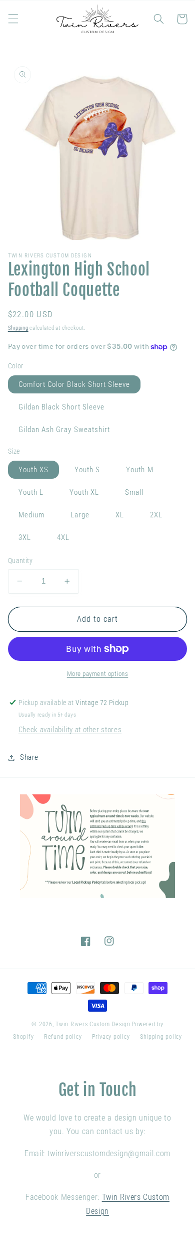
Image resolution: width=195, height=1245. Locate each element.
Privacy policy (111, 1036)
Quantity (20, 561)
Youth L (31, 492)
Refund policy (63, 1036)
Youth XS (33, 469)
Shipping (18, 328)
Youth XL (84, 492)
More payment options (97, 673)
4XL (63, 537)
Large (80, 514)
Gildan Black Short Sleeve (61, 406)
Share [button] (29, 757)
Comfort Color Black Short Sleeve (74, 384)
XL (120, 514)
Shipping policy (161, 1036)
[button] (13, 19)
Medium (31, 514)
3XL (24, 537)
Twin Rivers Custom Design (93, 1024)
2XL (156, 514)
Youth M (139, 469)
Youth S (87, 469)
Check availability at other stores (70, 729)
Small (134, 492)
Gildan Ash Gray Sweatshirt (64, 429)
